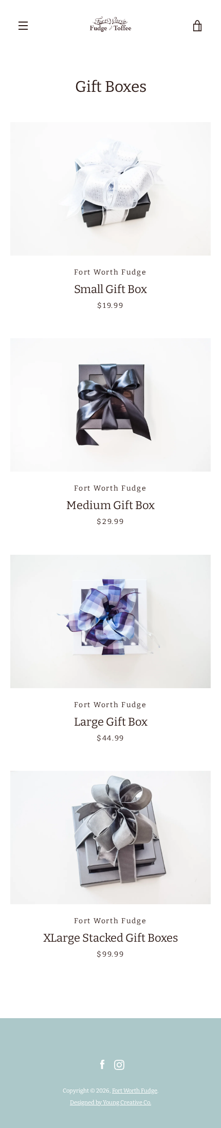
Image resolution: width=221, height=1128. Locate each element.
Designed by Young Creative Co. (110, 1102)
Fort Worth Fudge (134, 1090)
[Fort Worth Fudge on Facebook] (102, 1064)
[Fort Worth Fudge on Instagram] (119, 1064)
